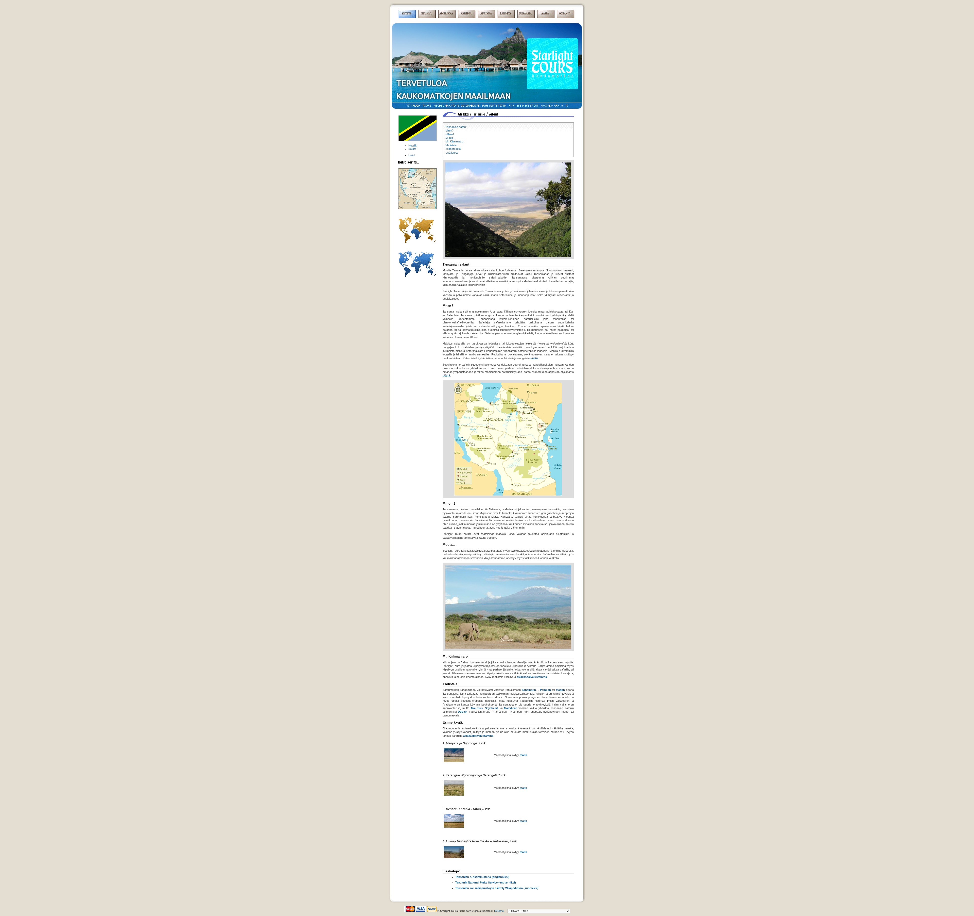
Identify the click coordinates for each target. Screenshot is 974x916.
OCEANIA (564, 13)
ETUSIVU (426, 13)
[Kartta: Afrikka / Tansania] (417, 208)
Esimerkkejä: (453, 148)
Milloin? (449, 134)
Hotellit (412, 145)
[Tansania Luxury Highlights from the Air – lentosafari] (454, 857)
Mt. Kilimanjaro (454, 141)
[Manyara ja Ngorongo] (454, 760)
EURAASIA (525, 13)
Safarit (412, 148)
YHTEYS (406, 13)
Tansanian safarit (455, 126)
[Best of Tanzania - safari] (454, 826)
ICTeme (499, 910)
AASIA (545, 13)
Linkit (411, 155)
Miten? (449, 130)
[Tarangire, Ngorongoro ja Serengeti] (454, 794)
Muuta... (450, 137)
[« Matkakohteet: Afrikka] (417, 242)
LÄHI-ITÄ (505, 13)
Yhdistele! (451, 145)
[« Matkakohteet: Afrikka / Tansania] (417, 140)
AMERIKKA (446, 13)
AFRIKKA (486, 13)
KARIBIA (466, 13)
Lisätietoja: (451, 152)
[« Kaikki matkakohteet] (417, 275)
